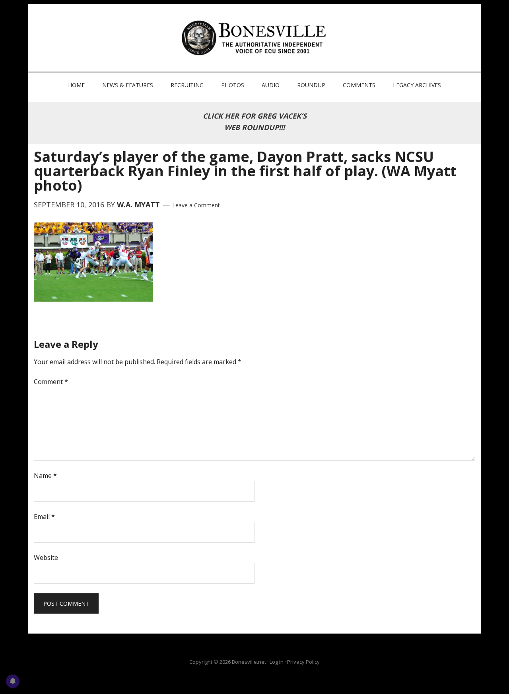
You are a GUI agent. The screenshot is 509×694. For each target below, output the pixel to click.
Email (44, 516)
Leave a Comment (196, 205)
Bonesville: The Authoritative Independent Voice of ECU (255, 38)
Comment (51, 381)
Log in (277, 661)
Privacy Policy (303, 661)
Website (46, 557)
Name (45, 475)
